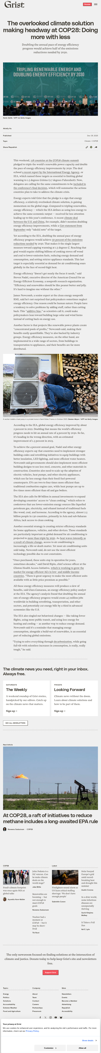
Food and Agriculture (11, 1011)
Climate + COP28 (91, 141)
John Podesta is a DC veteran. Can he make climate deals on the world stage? (40, 877)
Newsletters (66, 994)
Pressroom (36, 1011)
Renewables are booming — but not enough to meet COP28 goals (39, 900)
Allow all (82, 1048)
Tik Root (35, 933)
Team (34, 997)
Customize (48, 1048)
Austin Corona (87, 890)
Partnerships (37, 1008)
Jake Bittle (36, 887)
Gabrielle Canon (58, 902)
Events (64, 997)
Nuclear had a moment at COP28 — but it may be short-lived (39, 923)
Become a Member (69, 1001)
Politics (6, 997)
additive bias (34, 311)
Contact (35, 1001)
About (34, 994)
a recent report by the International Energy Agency (50, 172)
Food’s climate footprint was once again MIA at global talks (14, 890)
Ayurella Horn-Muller (16, 899)
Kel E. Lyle (85, 929)
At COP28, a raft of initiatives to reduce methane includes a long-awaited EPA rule (50, 818)
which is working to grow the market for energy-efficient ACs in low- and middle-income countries (49, 572)
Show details (87, 1040)
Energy (6, 994)
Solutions (7, 1001)
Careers (35, 1004)
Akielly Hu (7, 128)
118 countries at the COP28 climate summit (55, 160)
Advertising (66, 1004)
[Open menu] (95, 4)
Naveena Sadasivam (16, 829)
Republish (66, 1008)
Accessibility (67, 1011)
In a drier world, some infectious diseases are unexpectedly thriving (89, 903)
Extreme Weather (10, 1008)
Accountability (9, 1004)
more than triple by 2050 (41, 538)
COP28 (30, 829)
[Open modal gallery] (50, 385)
